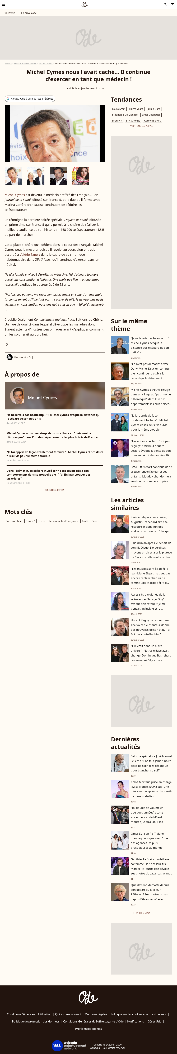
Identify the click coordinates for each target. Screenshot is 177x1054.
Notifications (135, 1021)
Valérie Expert (30, 254)
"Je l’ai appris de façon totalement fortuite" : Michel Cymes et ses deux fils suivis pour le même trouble (149, 423)
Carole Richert (152, 120)
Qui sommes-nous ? (68, 1014)
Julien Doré (153, 108)
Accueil (8, 63)
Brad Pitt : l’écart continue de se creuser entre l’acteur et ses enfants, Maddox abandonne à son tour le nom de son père (151, 474)
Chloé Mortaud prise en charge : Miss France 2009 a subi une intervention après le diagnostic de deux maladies (151, 789)
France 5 (30, 521)
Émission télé (14, 521)
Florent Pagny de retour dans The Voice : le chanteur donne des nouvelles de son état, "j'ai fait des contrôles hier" (150, 627)
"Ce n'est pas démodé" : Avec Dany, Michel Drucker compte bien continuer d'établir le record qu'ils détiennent (150, 371)
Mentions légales (96, 1014)
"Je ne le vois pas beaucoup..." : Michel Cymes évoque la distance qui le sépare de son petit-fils (151, 345)
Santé (85, 521)
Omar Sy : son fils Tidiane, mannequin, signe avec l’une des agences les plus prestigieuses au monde (149, 841)
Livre (42, 521)
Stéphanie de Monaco (125, 114)
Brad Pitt (117, 120)
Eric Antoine (133, 120)
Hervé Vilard (136, 108)
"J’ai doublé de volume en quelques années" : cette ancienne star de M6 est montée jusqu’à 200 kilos (147, 815)
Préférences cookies (88, 1029)
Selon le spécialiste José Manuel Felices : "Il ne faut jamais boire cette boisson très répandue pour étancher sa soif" (151, 763)
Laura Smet (118, 108)
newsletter (172, 5)
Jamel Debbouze (151, 114)
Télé (94, 521)
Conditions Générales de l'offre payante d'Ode (93, 1021)
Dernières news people (25, 63)
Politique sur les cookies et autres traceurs (138, 1014)
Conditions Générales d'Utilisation (29, 1014)
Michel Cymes (46, 63)
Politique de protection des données (36, 1021)
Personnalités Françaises (63, 521)
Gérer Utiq (154, 1021)
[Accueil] (85, 4)
